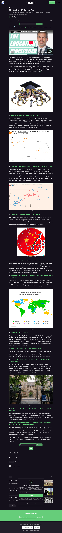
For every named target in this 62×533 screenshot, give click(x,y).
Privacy (30, 524)
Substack (25, 530)
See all (11, 505)
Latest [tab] (13, 476)
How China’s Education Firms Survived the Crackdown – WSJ (28, 260)
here (41, 71)
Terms (33, 524)
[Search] (44, 2)
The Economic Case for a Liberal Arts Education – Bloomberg (27, 348)
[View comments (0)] (14, 20)
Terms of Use (37, 498)
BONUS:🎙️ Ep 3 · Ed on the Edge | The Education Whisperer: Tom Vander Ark (30, 27)
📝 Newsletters (13, 7)
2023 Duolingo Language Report (20, 332)
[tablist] (14, 462)
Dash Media (14, 16)
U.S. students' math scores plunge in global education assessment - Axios (31, 166)
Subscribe (52, 2)
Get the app (37, 527)
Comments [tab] (12, 461)
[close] (43, 480)
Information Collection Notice (30, 499)
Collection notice (38, 524)
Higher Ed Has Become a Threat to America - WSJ (24, 115)
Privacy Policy (40, 499)
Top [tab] (10, 476)
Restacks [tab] (17, 461)
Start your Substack (28, 527)
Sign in (58, 2)
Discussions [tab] (18, 476)
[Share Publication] (47, 2)
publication (16, 68)
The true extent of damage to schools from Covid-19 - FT (26, 214)
